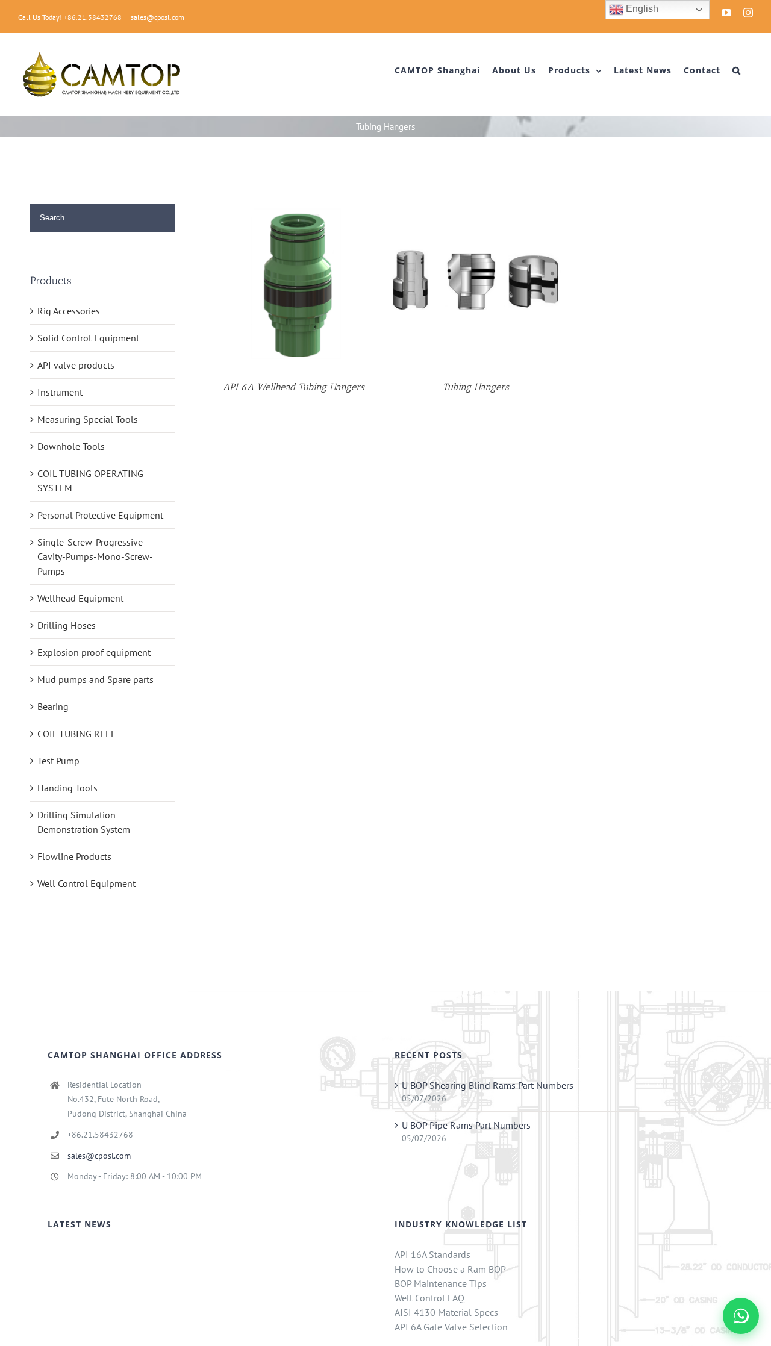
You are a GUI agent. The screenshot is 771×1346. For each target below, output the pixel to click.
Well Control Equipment (86, 883)
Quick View (293, 282)
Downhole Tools (71, 446)
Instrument (60, 392)
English (640, 9)
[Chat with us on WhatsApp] (741, 1316)
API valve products (75, 365)
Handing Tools (67, 788)
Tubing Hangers (476, 387)
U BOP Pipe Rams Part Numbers (466, 1125)
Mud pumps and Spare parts (95, 679)
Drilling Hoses (66, 625)
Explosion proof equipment (94, 652)
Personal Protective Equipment (100, 515)
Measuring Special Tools (87, 419)
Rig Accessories (68, 311)
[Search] (736, 70)
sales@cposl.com (157, 17)
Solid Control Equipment (88, 338)
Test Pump (58, 761)
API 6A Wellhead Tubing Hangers (293, 387)
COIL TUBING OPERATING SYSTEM (90, 480)
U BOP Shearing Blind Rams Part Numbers (487, 1085)
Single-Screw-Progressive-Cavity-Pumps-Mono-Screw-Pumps (95, 556)
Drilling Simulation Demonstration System (83, 822)
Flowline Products (74, 856)
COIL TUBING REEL (76, 734)
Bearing (53, 706)
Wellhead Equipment (80, 598)
